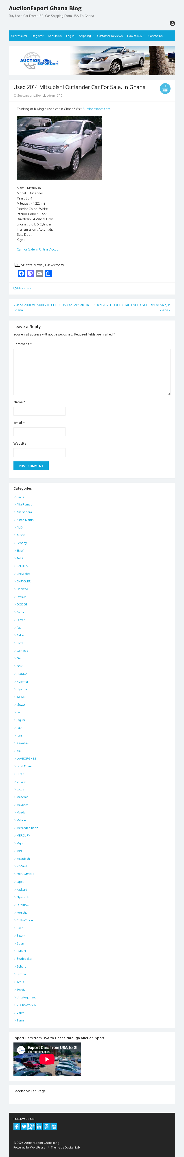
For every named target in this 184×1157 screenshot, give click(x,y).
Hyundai (22, 689)
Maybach (22, 805)
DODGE (22, 604)
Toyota (21, 989)
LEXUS (21, 774)
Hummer (22, 681)
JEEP (19, 727)
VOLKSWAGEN (26, 1005)
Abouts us (55, 36)
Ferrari (21, 620)
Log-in (70, 36)
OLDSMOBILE (26, 874)
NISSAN (22, 866)
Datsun (21, 597)
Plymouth (23, 897)
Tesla (20, 982)
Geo (19, 658)
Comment (22, 344)
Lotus (20, 789)
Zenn (20, 1020)
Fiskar (20, 635)
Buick (20, 558)
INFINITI (21, 697)
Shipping (85, 36)
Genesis (22, 650)
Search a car (19, 36)
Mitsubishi (24, 288)
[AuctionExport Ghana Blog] (92, 61)
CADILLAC (23, 566)
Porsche (22, 912)
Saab (20, 928)
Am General (25, 512)
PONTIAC (22, 904)
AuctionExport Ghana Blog (45, 8)
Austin (21, 535)
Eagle (20, 612)
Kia (19, 751)
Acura (20, 496)
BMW (20, 550)
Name (19, 402)
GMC (20, 666)
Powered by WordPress (29, 1147)
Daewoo (22, 589)
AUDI (20, 527)
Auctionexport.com (96, 109)
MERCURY (23, 835)
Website (19, 443)
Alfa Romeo (24, 504)
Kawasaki (23, 743)
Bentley (22, 543)
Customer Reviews (110, 36)
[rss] (172, 23)
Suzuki (21, 974)
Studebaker (25, 958)
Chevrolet (23, 573)
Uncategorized (27, 997)
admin (50, 95)
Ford (20, 643)
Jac (18, 712)
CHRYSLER (24, 581)
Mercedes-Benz (27, 828)
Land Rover (24, 766)
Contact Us (155, 36)
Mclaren (22, 820)
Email (19, 423)
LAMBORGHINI (26, 758)
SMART (21, 951)
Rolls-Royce (25, 920)
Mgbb (20, 843)
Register (38, 36)
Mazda (21, 812)
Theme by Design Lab (65, 1147)
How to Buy (134, 36)
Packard (22, 889)
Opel (20, 881)
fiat (19, 627)
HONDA (22, 673)
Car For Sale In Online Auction (38, 249)
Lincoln (21, 781)
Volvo (20, 1013)
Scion (20, 943)
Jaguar (21, 720)
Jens (20, 735)
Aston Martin (25, 520)
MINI (19, 851)
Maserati (22, 797)
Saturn (21, 935)
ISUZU (21, 704)
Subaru (21, 966)
